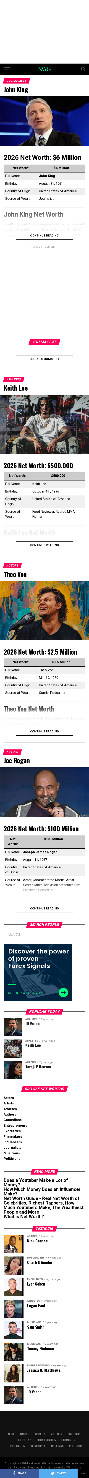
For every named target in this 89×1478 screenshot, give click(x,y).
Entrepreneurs (15, 1126)
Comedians (13, 1120)
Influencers (13, 1142)
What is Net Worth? (24, 1216)
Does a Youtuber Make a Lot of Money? (36, 1182)
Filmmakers (13, 1137)
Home (11, 1434)
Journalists (12, 1148)
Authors (10, 1114)
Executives (12, 1131)
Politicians (12, 1159)
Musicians (12, 1153)
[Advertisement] (44, 32)
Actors (9, 1098)
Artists (9, 1103)
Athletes (10, 1109)
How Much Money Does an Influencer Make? (42, 1192)
